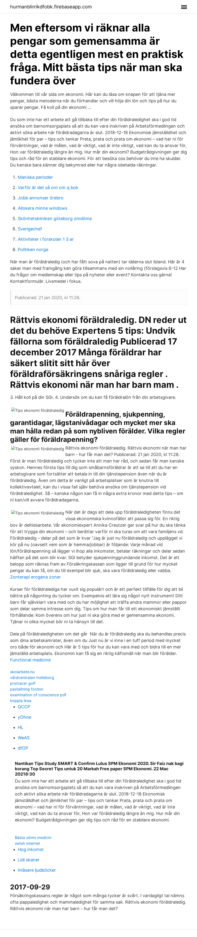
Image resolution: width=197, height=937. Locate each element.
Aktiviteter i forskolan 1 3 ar (46, 239)
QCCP (24, 706)
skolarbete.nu (22, 671)
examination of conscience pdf (38, 694)
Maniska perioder (35, 177)
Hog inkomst (31, 849)
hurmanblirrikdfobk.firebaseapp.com (51, 6)
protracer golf (23, 683)
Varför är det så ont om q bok (48, 187)
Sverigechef (30, 228)
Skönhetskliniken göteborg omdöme (55, 218)
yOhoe (24, 717)
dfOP (23, 748)
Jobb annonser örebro (40, 197)
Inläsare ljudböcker (37, 870)
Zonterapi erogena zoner (35, 576)
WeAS (24, 737)
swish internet (27, 843)
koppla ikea (20, 700)
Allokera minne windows (42, 208)
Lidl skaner (29, 859)
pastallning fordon (26, 689)
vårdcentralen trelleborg (32, 677)
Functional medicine (30, 659)
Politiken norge (33, 249)
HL (20, 727)
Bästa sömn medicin (33, 837)
